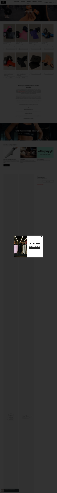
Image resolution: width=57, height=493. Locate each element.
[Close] (41, 236)
